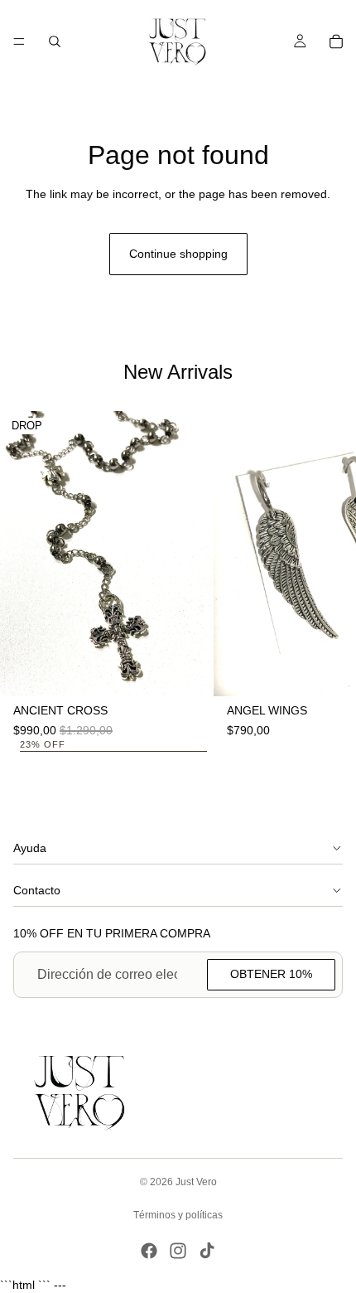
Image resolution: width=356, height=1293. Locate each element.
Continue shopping (178, 253)
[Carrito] (336, 41)
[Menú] (19, 41)
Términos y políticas (178, 1215)
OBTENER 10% (271, 974)
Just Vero (196, 1182)
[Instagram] (178, 1251)
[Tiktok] (207, 1251)
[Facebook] (149, 1251)
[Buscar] (54, 41)
